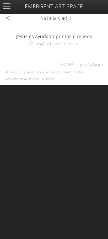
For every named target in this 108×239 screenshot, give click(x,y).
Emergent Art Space (54, 6)
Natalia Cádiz (55, 17)
